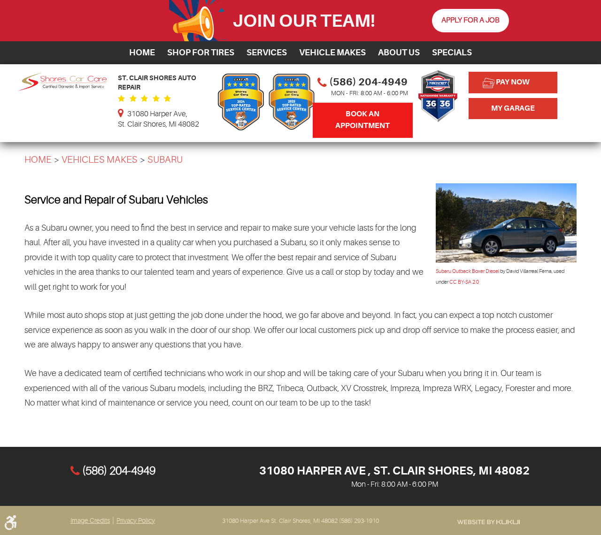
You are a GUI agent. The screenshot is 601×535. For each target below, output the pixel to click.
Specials (452, 52)
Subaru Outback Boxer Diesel (467, 271)
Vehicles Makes (100, 159)
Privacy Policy (135, 520)
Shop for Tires (200, 52)
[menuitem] (142, 52)
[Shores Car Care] (62, 88)
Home (142, 52)
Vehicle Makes (332, 52)
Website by (488, 522)
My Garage (513, 108)
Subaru (165, 159)
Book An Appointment (362, 120)
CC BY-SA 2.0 (464, 282)
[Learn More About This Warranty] (437, 125)
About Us (399, 52)
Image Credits (90, 520)
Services (267, 52)
